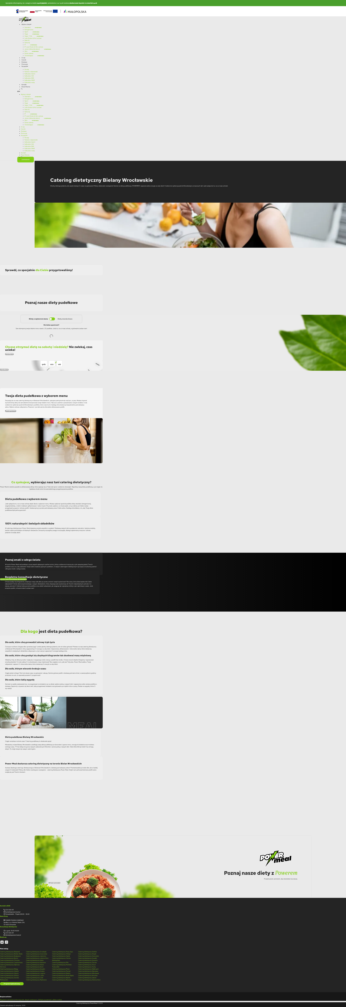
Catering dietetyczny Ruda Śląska (63, 975)
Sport (26, 32)
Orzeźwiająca (29, 56)
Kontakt (24, 85)
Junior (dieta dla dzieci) (32, 49)
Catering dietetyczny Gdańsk (9, 971)
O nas (23, 58)
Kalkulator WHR (30, 80)
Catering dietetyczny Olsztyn (61, 954)
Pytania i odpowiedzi (31, 72)
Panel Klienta (26, 87)
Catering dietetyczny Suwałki (87, 958)
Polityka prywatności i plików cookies (50, 1000)
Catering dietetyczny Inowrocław (36, 954)
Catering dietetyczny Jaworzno (36, 956)
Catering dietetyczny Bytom (9, 958)
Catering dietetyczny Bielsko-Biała (11, 954)
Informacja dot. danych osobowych (26, 1000)
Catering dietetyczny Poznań (61, 971)
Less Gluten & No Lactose (33, 38)
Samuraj (27, 43)
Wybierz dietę (26, 24)
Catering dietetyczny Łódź (34, 978)
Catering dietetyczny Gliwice (9, 975)
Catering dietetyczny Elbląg (9, 969)
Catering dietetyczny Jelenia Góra (37, 958)
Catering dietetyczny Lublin (35, 975)
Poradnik (24, 66)
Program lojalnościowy (12, 984)
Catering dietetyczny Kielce (35, 965)
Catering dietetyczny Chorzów (10, 960)
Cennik (24, 60)
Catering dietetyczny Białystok (10, 952)
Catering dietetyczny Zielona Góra (89, 980)
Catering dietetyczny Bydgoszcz (10, 956)
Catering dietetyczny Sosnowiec (88, 956)
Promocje (25, 64)
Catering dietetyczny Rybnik (61, 978)
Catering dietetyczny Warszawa (88, 971)
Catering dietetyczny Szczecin (88, 960)
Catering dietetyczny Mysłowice (36, 980)
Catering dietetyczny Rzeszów (61, 980)
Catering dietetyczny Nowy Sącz (62, 952)
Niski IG (27, 40)
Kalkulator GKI (29, 76)
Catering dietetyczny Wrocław (87, 975)
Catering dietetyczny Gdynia (9, 973)
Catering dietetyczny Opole (61, 956)
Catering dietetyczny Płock (61, 969)
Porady (27, 69)
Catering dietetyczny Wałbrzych (88, 969)
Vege (26, 34)
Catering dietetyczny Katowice (36, 962)
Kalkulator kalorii (30, 74)
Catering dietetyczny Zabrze (87, 978)
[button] (22, 89)
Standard (27, 27)
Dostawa (24, 62)
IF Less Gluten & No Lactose (34, 47)
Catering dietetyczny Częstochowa (11, 962)
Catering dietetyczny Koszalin (35, 969)
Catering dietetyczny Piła (60, 962)
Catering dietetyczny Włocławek (88, 973)
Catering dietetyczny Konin (35, 967)
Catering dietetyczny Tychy (87, 967)
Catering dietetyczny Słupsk (87, 954)
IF (25, 45)
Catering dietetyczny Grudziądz (36, 952)
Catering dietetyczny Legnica (35, 973)
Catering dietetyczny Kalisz (35, 960)
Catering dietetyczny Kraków (35, 971)
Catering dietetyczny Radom (61, 973)
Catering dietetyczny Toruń (87, 965)
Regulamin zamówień (7, 1000)
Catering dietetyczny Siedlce (87, 952)
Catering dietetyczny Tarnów (87, 962)
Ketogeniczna (29, 30)
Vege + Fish (28, 36)
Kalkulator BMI (29, 78)
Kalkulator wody (30, 82)
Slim (26, 51)
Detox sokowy (29, 53)
